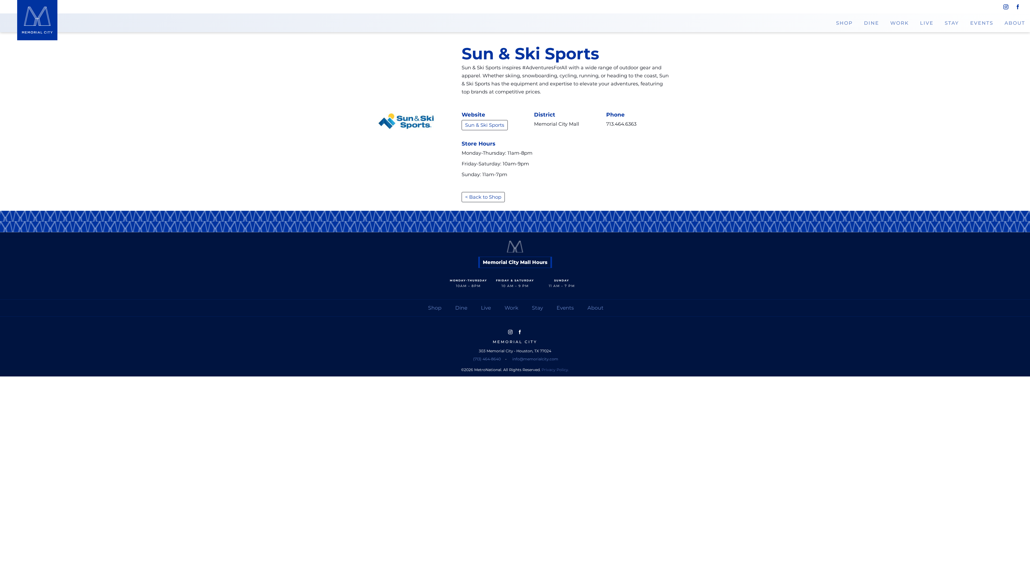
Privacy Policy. (555, 369)
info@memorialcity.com (535, 359)
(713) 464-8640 (487, 359)
